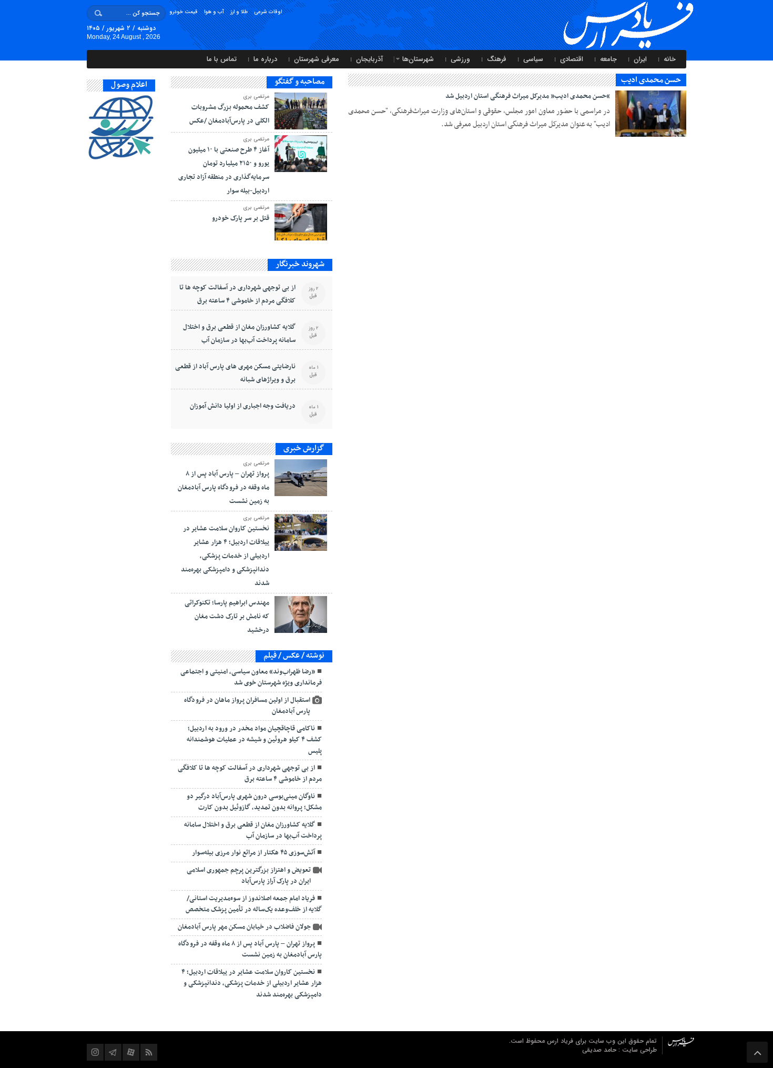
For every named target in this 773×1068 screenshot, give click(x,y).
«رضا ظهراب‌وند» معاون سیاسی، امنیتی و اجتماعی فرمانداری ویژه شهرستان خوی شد (251, 677)
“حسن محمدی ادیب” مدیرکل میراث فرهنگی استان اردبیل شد (527, 96)
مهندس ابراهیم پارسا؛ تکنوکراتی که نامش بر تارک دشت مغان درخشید (227, 616)
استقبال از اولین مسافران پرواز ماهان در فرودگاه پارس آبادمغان (247, 705)
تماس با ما (222, 59)
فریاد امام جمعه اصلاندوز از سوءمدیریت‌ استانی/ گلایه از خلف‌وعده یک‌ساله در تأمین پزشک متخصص (254, 904)
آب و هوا (214, 12)
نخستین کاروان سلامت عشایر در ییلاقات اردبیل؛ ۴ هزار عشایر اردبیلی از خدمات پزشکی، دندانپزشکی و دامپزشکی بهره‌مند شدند (225, 556)
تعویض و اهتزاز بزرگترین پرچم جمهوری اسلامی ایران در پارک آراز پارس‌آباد (249, 875)
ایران (640, 59)
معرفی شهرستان (316, 59)
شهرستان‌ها (418, 59)
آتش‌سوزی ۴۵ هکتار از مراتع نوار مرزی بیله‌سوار (253, 853)
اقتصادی (571, 59)
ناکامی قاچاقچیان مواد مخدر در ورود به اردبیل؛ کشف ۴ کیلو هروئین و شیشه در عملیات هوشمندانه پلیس (254, 740)
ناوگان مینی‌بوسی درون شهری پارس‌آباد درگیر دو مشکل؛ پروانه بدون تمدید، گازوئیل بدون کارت (254, 802)
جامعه (608, 59)
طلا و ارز (239, 12)
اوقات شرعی (268, 12)
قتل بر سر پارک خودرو (240, 218)
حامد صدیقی (600, 1050)
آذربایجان (369, 59)
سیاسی (533, 59)
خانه (670, 59)
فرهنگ (496, 59)
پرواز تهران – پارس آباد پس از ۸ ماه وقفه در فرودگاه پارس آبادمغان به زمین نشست (223, 487)
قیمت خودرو (183, 12)
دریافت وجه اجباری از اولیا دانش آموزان (243, 406)
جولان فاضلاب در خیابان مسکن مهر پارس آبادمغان (244, 927)
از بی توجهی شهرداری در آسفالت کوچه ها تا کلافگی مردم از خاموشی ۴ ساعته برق (237, 294)
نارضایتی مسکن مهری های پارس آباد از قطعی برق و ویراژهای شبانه (235, 373)
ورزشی (460, 59)
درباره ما (265, 59)
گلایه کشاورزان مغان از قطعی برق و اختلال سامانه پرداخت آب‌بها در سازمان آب (239, 333)
